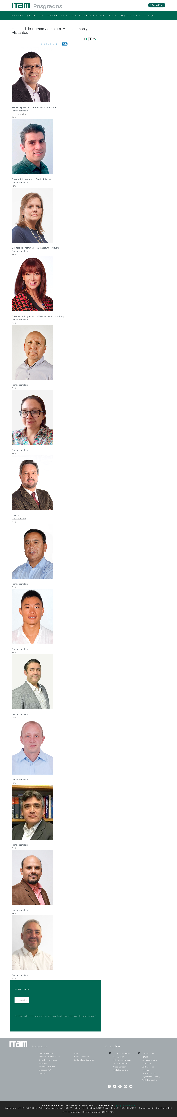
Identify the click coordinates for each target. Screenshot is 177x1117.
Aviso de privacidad (71, 1112)
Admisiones (17, 15)
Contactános (157, 5)
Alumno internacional (58, 15)
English (152, 15)
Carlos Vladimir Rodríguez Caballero (35, 906)
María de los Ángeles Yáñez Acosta (33, 312)
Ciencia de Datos (46, 1053)
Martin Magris (20, 776)
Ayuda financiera (35, 15)
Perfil (14, 117)
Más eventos (21, 1000)
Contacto (141, 15)
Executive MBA (45, 1070)
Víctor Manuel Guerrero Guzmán (32, 511)
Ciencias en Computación (49, 1056)
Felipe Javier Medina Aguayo (30, 175)
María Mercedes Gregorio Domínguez (36, 244)
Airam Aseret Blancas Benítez (30, 446)
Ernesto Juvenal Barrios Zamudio (32, 381)
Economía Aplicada (47, 1066)
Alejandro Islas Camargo (27, 580)
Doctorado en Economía (84, 1060)
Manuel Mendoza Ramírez (28, 841)
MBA (76, 1053)
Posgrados (47, 6)
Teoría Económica (81, 1056)
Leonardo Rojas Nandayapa (29, 971)
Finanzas (42, 1073)
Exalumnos (99, 15)
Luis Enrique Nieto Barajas (28, 104)
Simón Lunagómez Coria (27, 710)
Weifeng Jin (19, 645)
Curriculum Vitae (19, 114)
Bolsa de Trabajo (81, 15)
